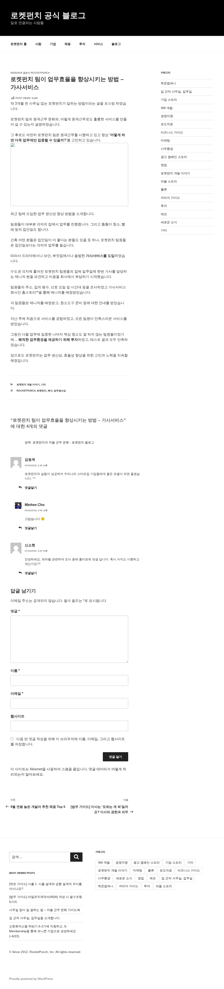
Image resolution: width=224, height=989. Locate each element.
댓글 (15, 611)
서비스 (98, 44)
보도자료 (167, 124)
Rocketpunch (40, 72)
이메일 (16, 693)
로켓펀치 (41, 390)
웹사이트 (17, 716)
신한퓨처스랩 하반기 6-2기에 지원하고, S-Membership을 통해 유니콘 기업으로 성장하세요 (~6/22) (42, 931)
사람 (38, 44)
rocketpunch (26, 390)
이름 (15, 670)
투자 (82, 44)
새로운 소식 (169, 222)
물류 (164, 189)
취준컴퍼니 (168, 83)
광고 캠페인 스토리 (174, 157)
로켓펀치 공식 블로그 (48, 15)
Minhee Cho (35, 505)
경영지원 (167, 116)
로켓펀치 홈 (18, 44)
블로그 (116, 44)
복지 (50, 390)
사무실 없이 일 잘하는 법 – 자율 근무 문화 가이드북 (44, 910)
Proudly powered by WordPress (31, 978)
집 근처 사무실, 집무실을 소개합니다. (34, 918)
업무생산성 (60, 390)
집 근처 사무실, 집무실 (176, 91)
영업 (164, 165)
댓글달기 (31, 487)
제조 (164, 214)
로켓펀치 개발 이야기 (28, 384)
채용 (68, 44)
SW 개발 (167, 108)
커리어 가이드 (170, 197)
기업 (53, 44)
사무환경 (167, 149)
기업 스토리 (169, 99)
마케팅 (165, 140)
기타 (43, 384)
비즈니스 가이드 (172, 132)
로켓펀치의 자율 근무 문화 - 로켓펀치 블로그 (63, 442)
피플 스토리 (169, 181)
